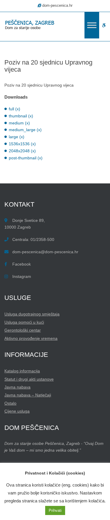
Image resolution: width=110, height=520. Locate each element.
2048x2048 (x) (22, 150)
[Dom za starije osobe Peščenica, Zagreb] (30, 25)
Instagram (21, 276)
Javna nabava (17, 387)
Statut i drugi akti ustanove (29, 379)
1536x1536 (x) (22, 143)
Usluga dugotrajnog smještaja (32, 314)
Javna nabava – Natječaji (27, 395)
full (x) (14, 109)
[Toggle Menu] (92, 25)
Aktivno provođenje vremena (30, 338)
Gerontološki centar (22, 330)
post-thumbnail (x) (26, 158)
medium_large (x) (25, 129)
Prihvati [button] (55, 510)
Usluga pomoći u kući (24, 322)
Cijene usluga (17, 411)
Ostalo (10, 403)
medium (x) (19, 123)
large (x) (16, 136)
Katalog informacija (22, 371)
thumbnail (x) (21, 116)
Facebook (21, 264)
